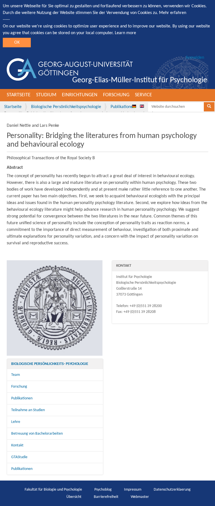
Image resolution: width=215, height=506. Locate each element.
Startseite (19, 95)
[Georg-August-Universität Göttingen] (70, 69)
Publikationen (123, 107)
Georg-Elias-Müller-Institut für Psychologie (139, 80)
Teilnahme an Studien (28, 410)
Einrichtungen (79, 95)
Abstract (15, 167)
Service (143, 95)
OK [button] (17, 42)
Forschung (116, 95)
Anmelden (195, 57)
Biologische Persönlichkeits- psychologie (49, 364)
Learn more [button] (125, 33)
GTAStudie (19, 457)
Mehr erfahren (172, 13)
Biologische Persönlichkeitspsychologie (66, 107)
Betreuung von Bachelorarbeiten (37, 434)
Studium (46, 95)
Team (15, 375)
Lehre (15, 422)
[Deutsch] (134, 106)
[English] (142, 106)
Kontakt (17, 445)
